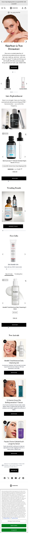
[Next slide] (26, 41)
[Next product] (25, 157)
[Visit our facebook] (4, 478)
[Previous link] (3, 211)
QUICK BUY (15, 178)
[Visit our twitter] (8, 478)
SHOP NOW (14, 67)
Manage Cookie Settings (14, 521)
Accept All (13, 530)
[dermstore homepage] (14, 8)
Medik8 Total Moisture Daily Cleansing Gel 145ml (15, 308)
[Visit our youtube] (16, 478)
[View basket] (25, 8)
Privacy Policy (6, 518)
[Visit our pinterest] (23, 478)
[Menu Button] (1, 8)
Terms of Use (15, 518)
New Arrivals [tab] (9, 274)
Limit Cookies (14, 525)
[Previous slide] (1, 41)
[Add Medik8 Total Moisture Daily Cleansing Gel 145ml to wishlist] (26, 281)
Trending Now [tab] (18, 274)
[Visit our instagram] (12, 478)
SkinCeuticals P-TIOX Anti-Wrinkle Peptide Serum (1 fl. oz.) (15, 161)
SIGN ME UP (14, 470)
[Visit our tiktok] (19, 478)
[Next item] (26, 83)
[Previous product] (3, 157)
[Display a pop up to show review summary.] (21, 169)
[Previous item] (1, 83)
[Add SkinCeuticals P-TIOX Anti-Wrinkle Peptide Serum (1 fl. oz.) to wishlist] (26, 134)
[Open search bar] (4, 8)
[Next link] (25, 211)
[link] (22, 8)
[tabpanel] (14, 303)
